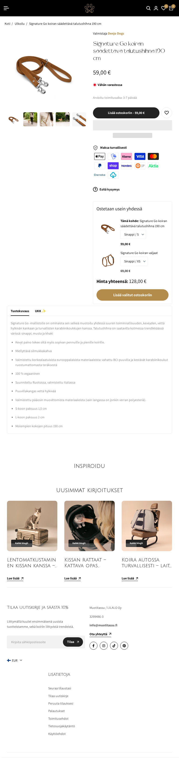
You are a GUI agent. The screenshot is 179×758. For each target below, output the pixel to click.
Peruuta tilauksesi (60, 703)
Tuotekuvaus (20, 311)
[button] (132, 125)
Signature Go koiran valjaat (139, 253)
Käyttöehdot (57, 734)
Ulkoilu (20, 23)
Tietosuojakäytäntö (61, 726)
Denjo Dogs (116, 33)
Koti (7, 23)
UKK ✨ (40, 311)
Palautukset (56, 711)
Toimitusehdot (58, 718)
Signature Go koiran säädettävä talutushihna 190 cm (65, 23)
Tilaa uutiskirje (58, 696)
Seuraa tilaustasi (59, 688)
